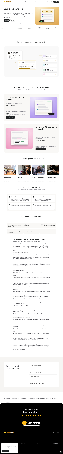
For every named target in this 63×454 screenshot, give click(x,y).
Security (22, 441)
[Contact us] (60, 451)
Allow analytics (5, 451)
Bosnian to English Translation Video (9, 400)
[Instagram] (53, 432)
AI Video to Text (46, 400)
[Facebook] (56, 432)
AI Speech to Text (33, 400)
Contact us (38, 443)
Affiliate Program (23, 443)
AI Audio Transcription (26, 400)
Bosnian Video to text (31, 398)
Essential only (13, 451)
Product (26, 1)
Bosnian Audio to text (7, 398)
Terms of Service (56, 441)
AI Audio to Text (18, 400)
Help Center (39, 445)
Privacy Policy (55, 440)
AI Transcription (40, 400)
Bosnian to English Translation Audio (51, 398)
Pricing (36, 1)
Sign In (51, 1)
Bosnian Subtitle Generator (40, 398)
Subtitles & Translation (7, 440)
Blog (37, 440)
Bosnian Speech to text (15, 398)
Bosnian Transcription (23, 398)
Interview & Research (7, 441)
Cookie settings (55, 443)
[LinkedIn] (58, 432)
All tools (38, 441)
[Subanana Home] (8, 2)
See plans (12, 20)
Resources (31, 1)
